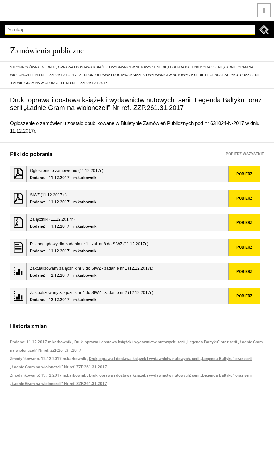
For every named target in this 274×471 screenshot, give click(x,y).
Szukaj (264, 30)
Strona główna (24, 67)
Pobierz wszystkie (245, 154)
